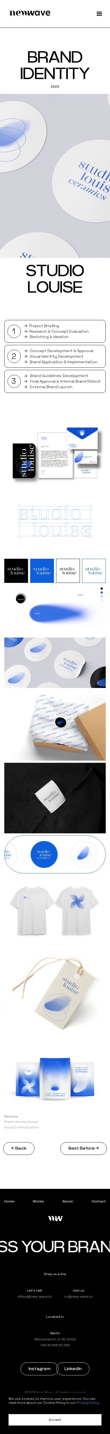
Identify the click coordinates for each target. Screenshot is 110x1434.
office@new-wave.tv (34, 1296)
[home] (30, 14)
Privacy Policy (87, 1403)
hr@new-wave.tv (79, 1296)
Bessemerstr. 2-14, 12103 (55, 1339)
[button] (99, 13)
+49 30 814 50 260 (55, 1345)
